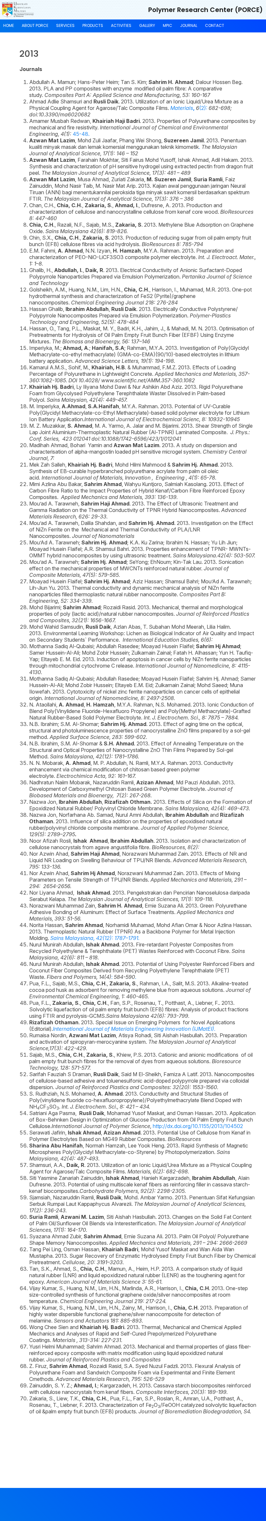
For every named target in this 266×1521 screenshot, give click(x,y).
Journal (188, 25)
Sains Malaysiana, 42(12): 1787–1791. (94, 938)
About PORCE (35, 25)
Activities (121, 25)
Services (65, 25)
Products (92, 25)
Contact (214, 25)
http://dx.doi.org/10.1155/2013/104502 (147, 1126)
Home (8, 25)
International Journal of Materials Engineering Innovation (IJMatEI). (134, 1029)
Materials (181, 108)
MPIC (167, 25)
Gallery (147, 25)
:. (91, 977)
